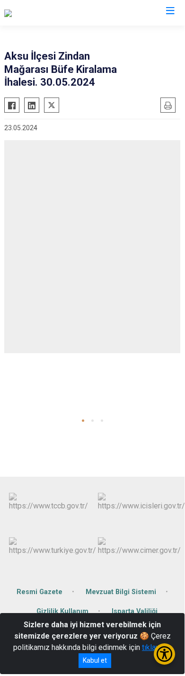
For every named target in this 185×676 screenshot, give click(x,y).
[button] (83, 420)
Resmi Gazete (39, 592)
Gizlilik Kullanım (62, 611)
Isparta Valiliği (135, 611)
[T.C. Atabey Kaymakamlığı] (46, 12)
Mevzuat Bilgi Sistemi (121, 592)
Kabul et (95, 660)
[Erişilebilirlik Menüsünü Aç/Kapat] (164, 654)
